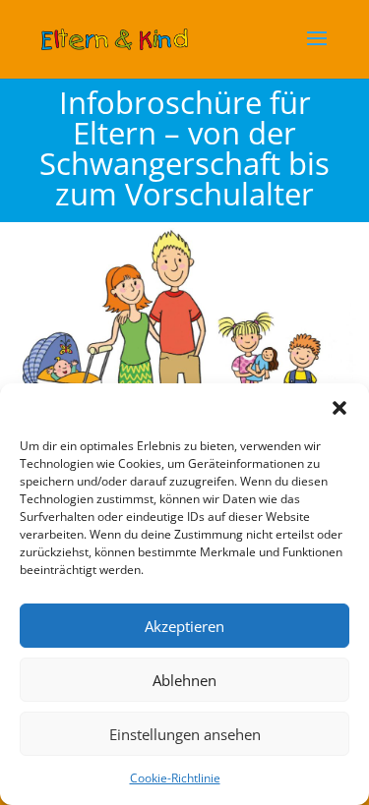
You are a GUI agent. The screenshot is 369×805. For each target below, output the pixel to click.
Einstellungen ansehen (185, 734)
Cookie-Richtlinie (175, 778)
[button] (339, 408)
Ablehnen (184, 680)
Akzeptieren (184, 626)
